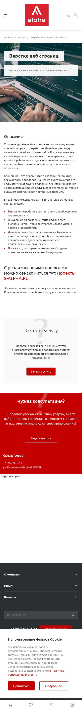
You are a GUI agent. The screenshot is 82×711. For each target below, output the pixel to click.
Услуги (8, 585)
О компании (12, 574)
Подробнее (53, 686)
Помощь (10, 597)
